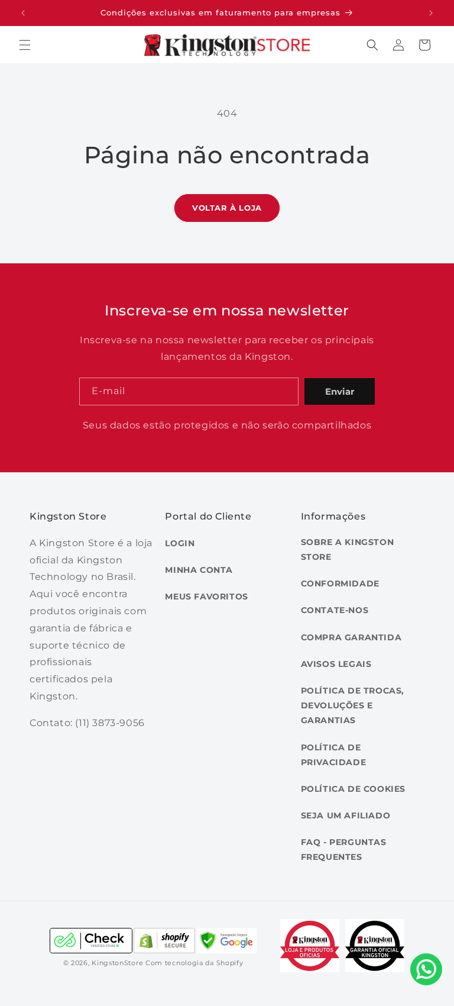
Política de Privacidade (334, 755)
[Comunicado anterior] (23, 13)
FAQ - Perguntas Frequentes (344, 849)
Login (179, 543)
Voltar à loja (227, 207)
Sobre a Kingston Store (347, 549)
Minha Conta (199, 570)
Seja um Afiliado (346, 815)
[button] (25, 45)
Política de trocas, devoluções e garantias (352, 705)
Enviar (339, 391)
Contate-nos (335, 610)
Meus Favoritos (206, 596)
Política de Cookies (353, 788)
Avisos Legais (336, 664)
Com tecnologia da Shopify (194, 963)
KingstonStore (117, 963)
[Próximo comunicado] (431, 13)
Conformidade (340, 583)
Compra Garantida (351, 637)
